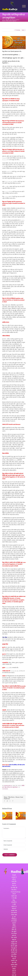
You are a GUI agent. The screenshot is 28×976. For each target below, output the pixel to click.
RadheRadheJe (8, 785)
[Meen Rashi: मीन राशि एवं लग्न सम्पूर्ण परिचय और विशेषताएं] (7, 816)
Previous (17, 30)
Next (23, 30)
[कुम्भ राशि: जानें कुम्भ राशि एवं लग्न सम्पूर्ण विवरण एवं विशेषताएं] (21, 816)
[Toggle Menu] (23, 6)
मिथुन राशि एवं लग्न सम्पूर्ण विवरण (11, 787)
